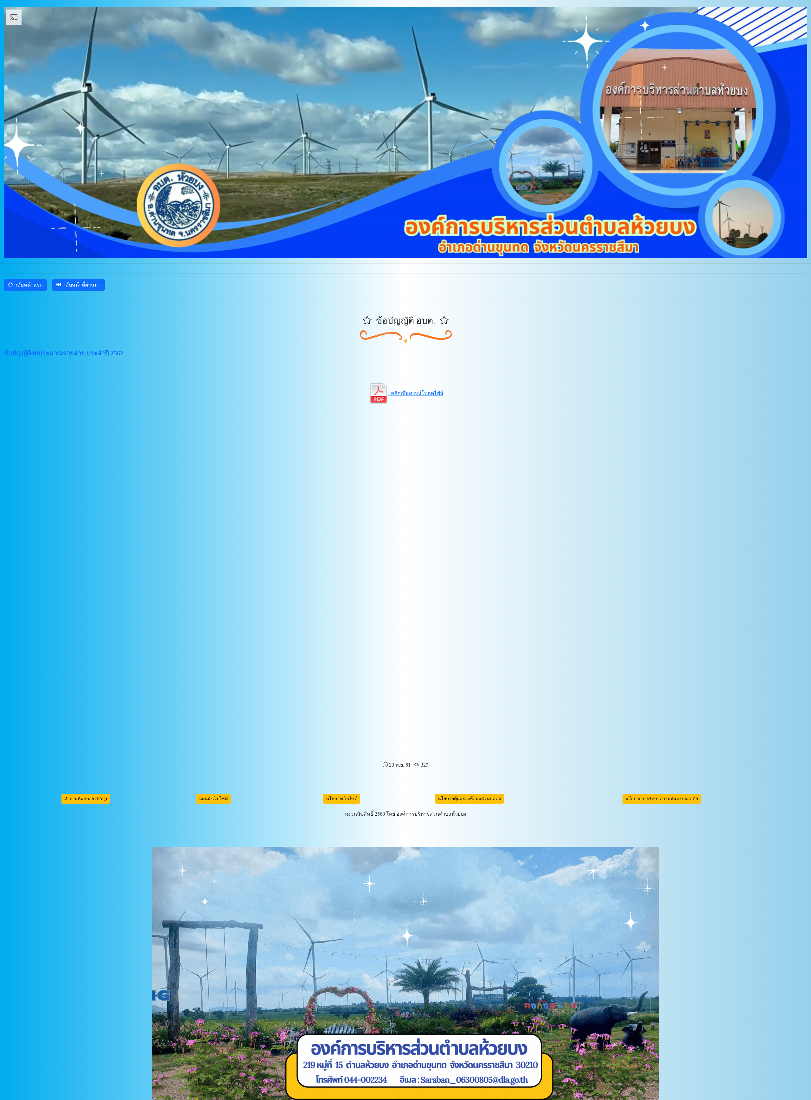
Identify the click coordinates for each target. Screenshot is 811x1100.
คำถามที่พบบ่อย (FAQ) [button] (85, 798)
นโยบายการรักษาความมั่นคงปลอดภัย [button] (661, 798)
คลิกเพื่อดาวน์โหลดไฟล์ (415, 393)
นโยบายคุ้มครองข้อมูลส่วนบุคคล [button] (469, 798)
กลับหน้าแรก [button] (28, 285)
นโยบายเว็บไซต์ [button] (341, 798)
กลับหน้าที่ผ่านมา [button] (81, 285)
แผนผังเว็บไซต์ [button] (213, 798)
